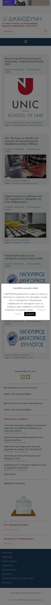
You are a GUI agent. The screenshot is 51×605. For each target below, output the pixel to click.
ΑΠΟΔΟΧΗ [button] (30, 314)
